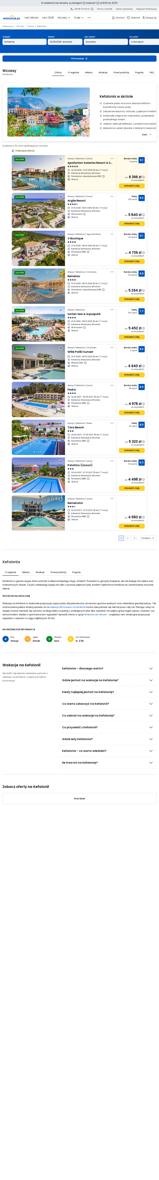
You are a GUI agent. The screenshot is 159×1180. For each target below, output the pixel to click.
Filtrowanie (77, 58)
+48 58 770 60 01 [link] (82, 9)
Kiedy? (51, 36)
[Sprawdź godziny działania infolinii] (92, 9)
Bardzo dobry (130, 158)
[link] (11, 17)
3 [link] (134, 538)
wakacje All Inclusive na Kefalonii (67, 607)
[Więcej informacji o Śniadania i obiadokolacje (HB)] (103, 176)
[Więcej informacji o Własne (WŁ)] (85, 363)
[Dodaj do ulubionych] (61, 159)
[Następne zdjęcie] (86, 112)
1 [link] (121, 538)
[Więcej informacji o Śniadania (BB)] (88, 252)
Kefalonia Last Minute (95, 614)
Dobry (134, 196)
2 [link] (127, 538)
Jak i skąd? (89, 36)
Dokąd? (6, 36)
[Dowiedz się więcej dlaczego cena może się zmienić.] (143, 177)
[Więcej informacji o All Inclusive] (84, 214)
